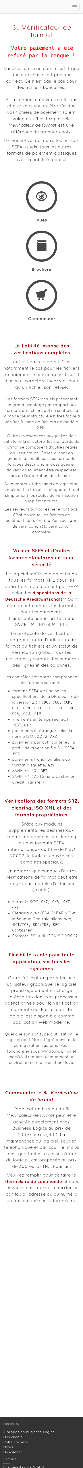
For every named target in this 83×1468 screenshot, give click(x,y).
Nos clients (13, 1437)
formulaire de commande (34, 1181)
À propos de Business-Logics (28, 1432)
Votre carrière (15, 1442)
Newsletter (12, 1452)
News (8, 1447)
